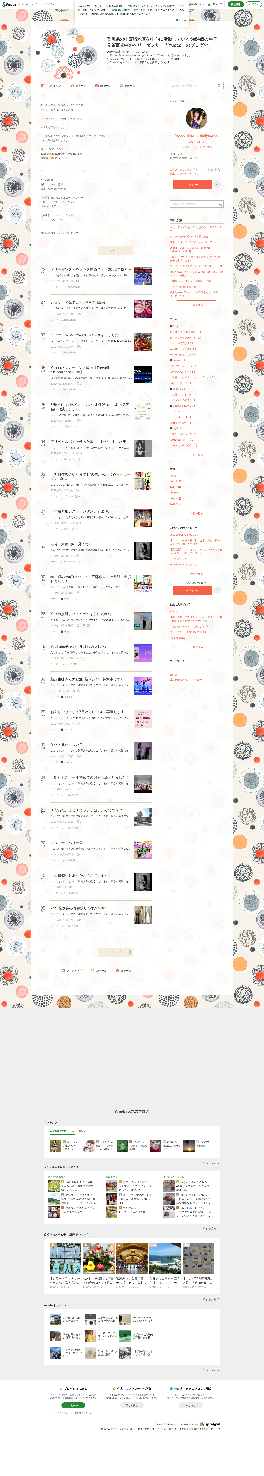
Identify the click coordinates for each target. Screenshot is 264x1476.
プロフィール (188, 147)
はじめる (73, 1405)
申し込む (190, 1405)
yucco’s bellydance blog (184, 534)
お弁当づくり (113, 1176)
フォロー (194, 184)
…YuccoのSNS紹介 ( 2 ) (183, 445)
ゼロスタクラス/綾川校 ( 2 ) (185, 337)
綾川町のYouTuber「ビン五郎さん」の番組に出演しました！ (196, 294)
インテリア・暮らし (173, 1176)
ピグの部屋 (206, 147)
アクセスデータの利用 (166, 1429)
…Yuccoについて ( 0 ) (182, 439)
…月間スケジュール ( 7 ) (183, 366)
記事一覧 (81, 85)
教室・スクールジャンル (183, 173)
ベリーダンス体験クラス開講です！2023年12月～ (195, 229)
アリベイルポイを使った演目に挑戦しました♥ (196, 266)
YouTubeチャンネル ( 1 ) (184, 348)
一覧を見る (196, 304)
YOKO (173, 611)
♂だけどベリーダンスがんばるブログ (191, 626)
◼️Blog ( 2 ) (176, 326)
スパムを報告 (110, 1429)
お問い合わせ (128, 1429)
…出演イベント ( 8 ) (181, 394)
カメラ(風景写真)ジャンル (62, 1131)
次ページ (116, 250)
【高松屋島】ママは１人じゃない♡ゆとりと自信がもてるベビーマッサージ (196, 551)
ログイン (253, 4)
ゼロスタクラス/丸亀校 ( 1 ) (185, 331)
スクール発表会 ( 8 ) (181, 343)
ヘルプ (217, 1429)
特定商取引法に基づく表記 (195, 1429)
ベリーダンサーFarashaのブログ (188, 631)
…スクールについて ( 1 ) (183, 434)
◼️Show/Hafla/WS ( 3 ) (183, 405)
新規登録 (235, 4)
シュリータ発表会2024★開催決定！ (190, 236)
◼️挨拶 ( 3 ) (176, 428)
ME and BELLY (178, 637)
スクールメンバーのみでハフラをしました (193, 241)
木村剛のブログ (178, 558)
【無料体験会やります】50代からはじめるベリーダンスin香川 (196, 273)
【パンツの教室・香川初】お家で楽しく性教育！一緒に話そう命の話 (195, 542)
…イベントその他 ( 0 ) (182, 399)
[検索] (219, 85)
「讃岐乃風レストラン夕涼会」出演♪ (190, 280)
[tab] (62, 1131)
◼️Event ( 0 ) (177, 388)
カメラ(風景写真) (57, 1176)
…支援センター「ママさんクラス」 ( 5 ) (192, 377)
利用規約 (145, 1429)
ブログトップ (53, 85)
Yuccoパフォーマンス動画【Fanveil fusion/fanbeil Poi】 (190, 249)
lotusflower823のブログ (183, 564)
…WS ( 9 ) (175, 411)
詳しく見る (132, 1405)
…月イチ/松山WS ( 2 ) (182, 382)
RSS (176, 674)
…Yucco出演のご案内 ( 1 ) (184, 422)
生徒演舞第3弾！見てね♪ (184, 286)
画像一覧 (105, 85)
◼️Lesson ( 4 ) (178, 360)
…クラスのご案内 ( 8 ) (182, 371)
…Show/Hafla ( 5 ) (180, 417)
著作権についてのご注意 (188, 679)
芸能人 (82, 1131)
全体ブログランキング (182, 169)
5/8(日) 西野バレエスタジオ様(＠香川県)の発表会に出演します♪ (196, 258)
